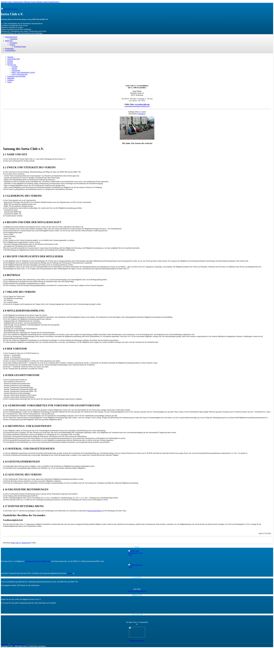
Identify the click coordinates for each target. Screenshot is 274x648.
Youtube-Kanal (53, 2)
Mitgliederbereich (11, 37)
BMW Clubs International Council (23, 72)
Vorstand (15, 67)
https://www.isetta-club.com (137, 591)
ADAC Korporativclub (19, 74)
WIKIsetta (26, 2)
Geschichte (13, 43)
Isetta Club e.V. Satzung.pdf (20, 543)
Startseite (4, 2)
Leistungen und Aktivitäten (16, 76)
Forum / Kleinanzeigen (15, 2)
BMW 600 (9, 41)
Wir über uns (11, 65)
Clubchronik (16, 70)
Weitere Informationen (137, 640)
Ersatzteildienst (10, 50)
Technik (12, 45)
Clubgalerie (13, 39)
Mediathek (10, 78)
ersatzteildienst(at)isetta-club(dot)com (137, 106)
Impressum (4, 644)
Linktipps (10, 80)
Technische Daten (20, 46)
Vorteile (69, 573)
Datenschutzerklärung (94, 511)
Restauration (9, 48)
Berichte (10, 63)
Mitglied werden (42, 2)
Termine (10, 61)
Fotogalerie (141, 114)
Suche (9, 82)
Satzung (14, 68)
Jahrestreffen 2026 (13, 59)
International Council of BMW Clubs (37, 561)
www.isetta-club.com (142, 104)
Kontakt (33, 2)
